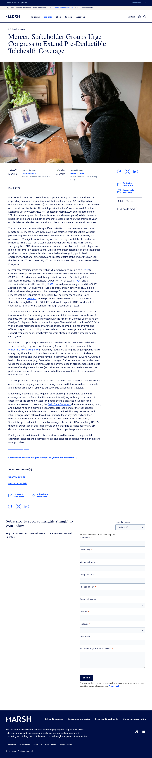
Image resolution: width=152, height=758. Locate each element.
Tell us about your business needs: (95, 648)
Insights (48, 17)
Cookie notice (50, 745)
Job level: (84, 624)
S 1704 (77, 280)
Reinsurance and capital (42, 8)
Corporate (10, 8)
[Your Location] (139, 16)
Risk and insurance (23, 8)
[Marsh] (18, 719)
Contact (131, 17)
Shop (58, 17)
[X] (137, 731)
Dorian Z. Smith (77, 173)
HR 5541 (31, 298)
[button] (145, 3)
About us (80, 17)
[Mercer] (16, 16)
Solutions (35, 17)
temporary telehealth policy (23, 349)
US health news (16, 29)
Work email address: (89, 562)
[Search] (145, 16)
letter (86, 270)
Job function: (86, 636)
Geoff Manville (29, 173)
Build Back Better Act (59, 404)
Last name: (85, 549)
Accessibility (37, 745)
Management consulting (85, 8)
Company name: (87, 574)
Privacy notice (24, 745)
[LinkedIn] (143, 731)
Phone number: (87, 587)
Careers (68, 17)
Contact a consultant (19, 495)
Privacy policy (115, 686)
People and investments (63, 8)
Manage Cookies (65, 745)
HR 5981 (50, 284)
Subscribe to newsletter (42, 495)
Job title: (83, 611)
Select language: (122, 522)
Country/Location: (88, 599)
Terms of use (11, 745)
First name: (85, 537)
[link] (11, 506)
